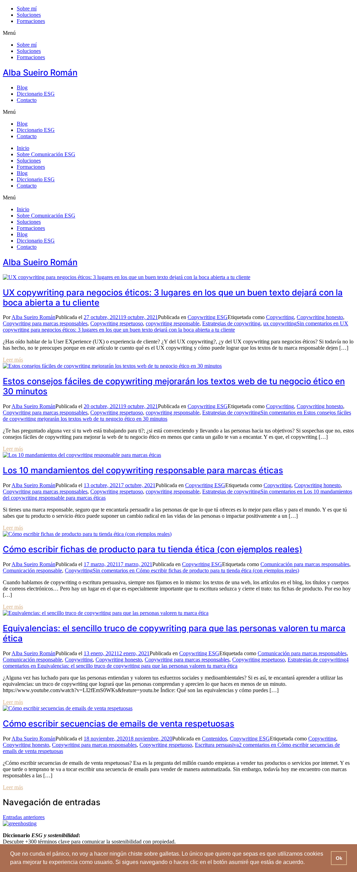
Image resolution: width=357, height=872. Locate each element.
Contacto (27, 100)
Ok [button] (339, 858)
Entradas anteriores (24, 817)
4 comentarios (176, 663)
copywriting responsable (172, 323)
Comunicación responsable (32, 570)
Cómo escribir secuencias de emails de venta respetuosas (118, 724)
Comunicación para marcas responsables (304, 564)
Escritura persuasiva (217, 745)
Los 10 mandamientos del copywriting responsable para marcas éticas (143, 470)
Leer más (13, 360)
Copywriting (280, 317)
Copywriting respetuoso (116, 323)
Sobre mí (27, 8)
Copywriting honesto (320, 317)
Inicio (23, 148)
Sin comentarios (175, 326)
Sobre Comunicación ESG (46, 154)
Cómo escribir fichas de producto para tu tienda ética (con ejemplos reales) (152, 549)
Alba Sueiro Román (40, 73)
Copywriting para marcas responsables (45, 323)
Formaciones (31, 21)
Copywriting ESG (208, 317)
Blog (22, 87)
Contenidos (214, 739)
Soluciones (29, 15)
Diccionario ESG (36, 94)
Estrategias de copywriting (231, 323)
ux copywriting (280, 323)
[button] (178, 33)
